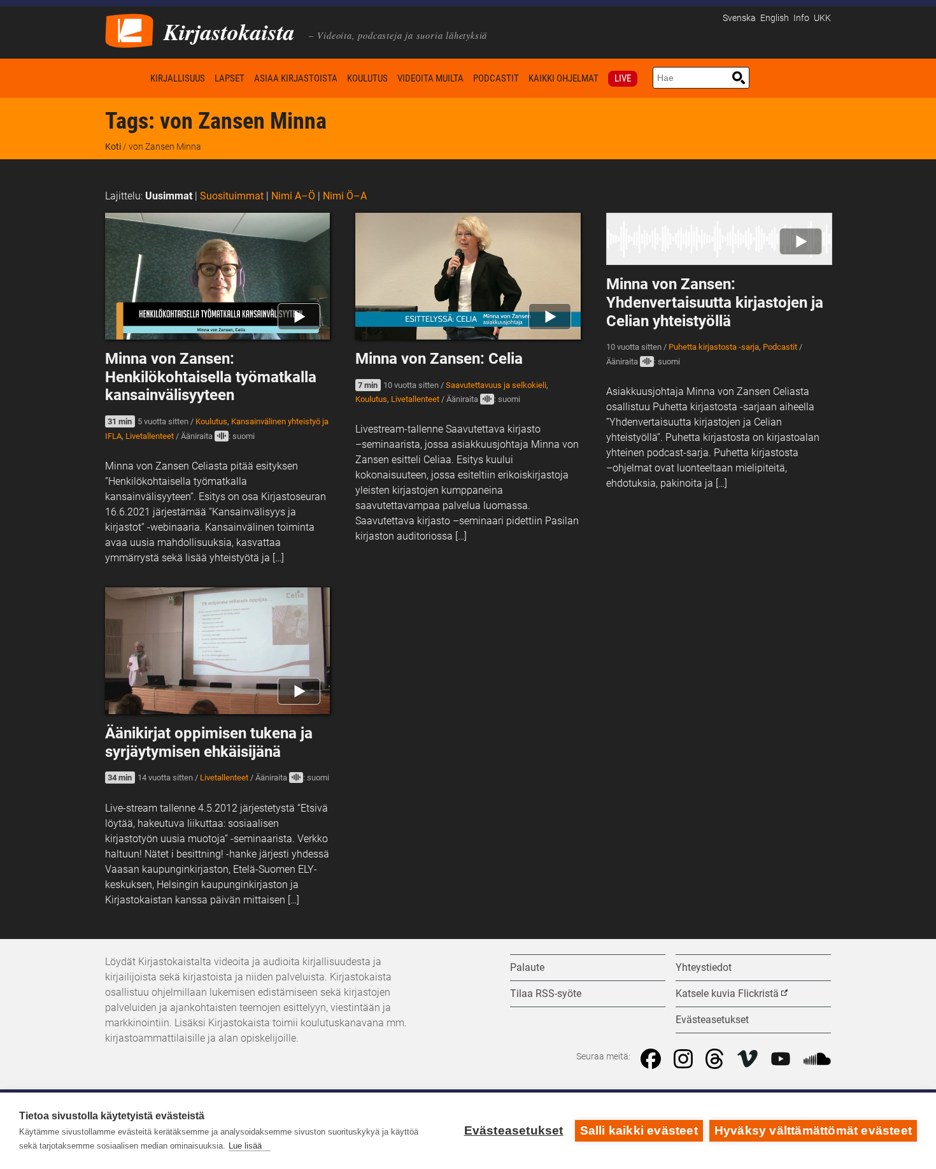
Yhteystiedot (704, 967)
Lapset (230, 78)
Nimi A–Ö (293, 196)
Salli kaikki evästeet (639, 1130)
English (774, 18)
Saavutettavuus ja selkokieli (496, 385)
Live (622, 78)
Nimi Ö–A (345, 196)
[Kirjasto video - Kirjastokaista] (129, 29)
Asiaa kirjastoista (295, 78)
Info (801, 18)
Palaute (527, 967)
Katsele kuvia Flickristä (727, 993)
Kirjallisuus (177, 78)
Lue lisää (245, 1146)
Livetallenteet (149, 436)
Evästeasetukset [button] (712, 1020)
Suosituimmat (232, 196)
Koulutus (367, 78)
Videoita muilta (430, 78)
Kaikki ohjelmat (563, 78)
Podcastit (496, 78)
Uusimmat (168, 196)
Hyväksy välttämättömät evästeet (813, 1130)
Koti (125, 78)
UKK (822, 18)
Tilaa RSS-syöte (545, 993)
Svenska (739, 18)
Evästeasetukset (514, 1130)
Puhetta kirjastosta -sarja (714, 347)
